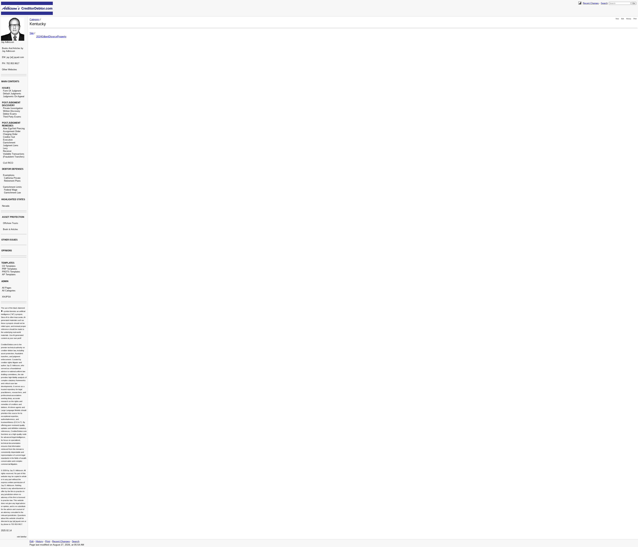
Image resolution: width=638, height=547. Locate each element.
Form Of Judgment (12, 91)
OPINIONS (6, 250)
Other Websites (9, 69)
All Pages (6, 288)
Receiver (7, 151)
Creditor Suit (9, 137)
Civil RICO (8, 163)
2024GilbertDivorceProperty (51, 36)
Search (604, 3)
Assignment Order (11, 131)
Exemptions (8, 175)
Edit (622, 19)
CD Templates (9, 266)
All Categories (8, 290)
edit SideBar (22, 537)
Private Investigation (13, 108)
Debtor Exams (10, 114)
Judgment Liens (10, 145)
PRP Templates (9, 269)
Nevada (5, 206)
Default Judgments (12, 93)
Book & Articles (10, 229)
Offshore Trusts (10, 223)
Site (32, 33)
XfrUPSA (6, 297)
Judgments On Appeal (13, 96)
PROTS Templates (11, 271)
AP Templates (9, 274)
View (617, 19)
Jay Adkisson (7, 42)
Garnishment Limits (12, 187)
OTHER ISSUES (9, 240)
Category (35, 19)
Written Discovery (11, 111)
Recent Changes (591, 3)
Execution (8, 140)
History (628, 19)
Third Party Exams (12, 116)
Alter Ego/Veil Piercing (14, 128)
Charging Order (10, 134)
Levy (5, 148)
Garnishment (9, 142)
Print (635, 19)
